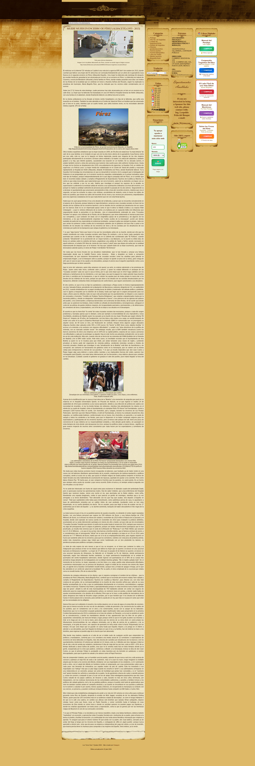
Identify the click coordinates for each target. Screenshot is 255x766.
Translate (164, 75)
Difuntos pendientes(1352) (156, 48)
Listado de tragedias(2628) (155, 42)
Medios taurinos (156, 56)
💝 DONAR (158, 162)
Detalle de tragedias (157, 45)
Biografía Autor (155, 58)
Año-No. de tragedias (157, 40)
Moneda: (155, 151)
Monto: (154, 143)
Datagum (116, 745)
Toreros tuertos (155, 51)
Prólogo (153, 38)
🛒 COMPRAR (206, 49)
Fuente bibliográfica (157, 53)
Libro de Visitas (155, 55)
